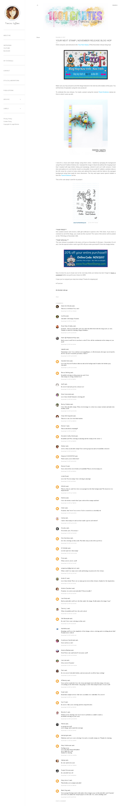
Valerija (63, 760)
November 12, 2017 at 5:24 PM (68, 461)
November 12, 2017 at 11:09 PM (68, 533)
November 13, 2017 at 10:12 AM (68, 645)
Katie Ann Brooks (66, 306)
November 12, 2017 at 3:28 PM (68, 421)
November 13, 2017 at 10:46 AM (69, 665)
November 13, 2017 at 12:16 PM (68, 675)
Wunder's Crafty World (68, 436)
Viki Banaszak (65, 618)
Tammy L (64, 608)
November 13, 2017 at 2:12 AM (68, 583)
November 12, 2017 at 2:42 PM (68, 399)
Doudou (63, 528)
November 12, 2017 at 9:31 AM (68, 344)
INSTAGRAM (7, 45)
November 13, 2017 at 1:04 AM (68, 563)
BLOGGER (7, 51)
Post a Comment (61, 801)
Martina (63, 498)
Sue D (63, 702)
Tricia (62, 558)
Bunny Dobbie (65, 404)
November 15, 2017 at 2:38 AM (68, 785)
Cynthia (63, 316)
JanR (62, 384)
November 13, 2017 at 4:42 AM (68, 613)
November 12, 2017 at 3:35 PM (68, 431)
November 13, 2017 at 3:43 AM (68, 603)
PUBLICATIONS (8, 90)
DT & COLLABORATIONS (11, 80)
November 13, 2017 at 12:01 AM (68, 543)
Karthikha (64, 628)
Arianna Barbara (66, 650)
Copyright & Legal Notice (11, 124)
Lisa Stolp (64, 598)
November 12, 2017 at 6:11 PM (68, 481)
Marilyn (63, 446)
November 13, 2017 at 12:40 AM (69, 553)
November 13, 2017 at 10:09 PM (69, 718)
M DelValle (64, 548)
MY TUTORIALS (8, 61)
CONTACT (7, 71)
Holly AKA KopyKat (67, 416)
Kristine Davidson (66, 588)
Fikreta (63, 724)
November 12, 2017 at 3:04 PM (68, 411)
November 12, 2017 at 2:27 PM (68, 389)
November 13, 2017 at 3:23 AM (68, 593)
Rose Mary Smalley (67, 326)
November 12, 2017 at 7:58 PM (68, 503)
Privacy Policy (8, 118)
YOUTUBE (7, 48)
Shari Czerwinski (66, 394)
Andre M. (64, 578)
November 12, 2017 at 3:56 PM (68, 441)
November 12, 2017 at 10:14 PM (69, 523)
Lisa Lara (63, 660)
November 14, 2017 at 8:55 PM (68, 775)
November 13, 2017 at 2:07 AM (68, 573)
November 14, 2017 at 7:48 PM (68, 765)
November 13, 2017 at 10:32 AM (69, 655)
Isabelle (63, 349)
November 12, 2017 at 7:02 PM (68, 493)
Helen (63, 508)
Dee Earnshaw (65, 538)
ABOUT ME (7, 35)
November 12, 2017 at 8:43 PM (68, 513)
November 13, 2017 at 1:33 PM (68, 687)
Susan (63, 692)
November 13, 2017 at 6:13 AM (68, 623)
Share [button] (38, 37)
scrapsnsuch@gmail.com (68, 568)
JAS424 (63, 486)
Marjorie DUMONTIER (68, 456)
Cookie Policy (8, 121)
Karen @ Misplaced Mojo (68, 337)
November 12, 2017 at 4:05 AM (68, 311)
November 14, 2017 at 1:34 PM (68, 730)
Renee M (64, 466)
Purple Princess (66, 770)
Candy (63, 518)
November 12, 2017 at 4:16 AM (68, 321)
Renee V (63, 426)
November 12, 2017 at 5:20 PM (68, 451)
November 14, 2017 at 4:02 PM (69, 755)
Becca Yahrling (65, 372)
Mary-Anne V (65, 780)
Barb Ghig (64, 790)
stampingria (64, 735)
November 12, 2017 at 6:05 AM (68, 332)
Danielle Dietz (65, 361)
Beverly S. (64, 712)
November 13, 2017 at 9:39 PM (68, 707)
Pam (62, 670)
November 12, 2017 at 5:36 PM (68, 471)
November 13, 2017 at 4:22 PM (68, 697)
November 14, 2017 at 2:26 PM (68, 740)
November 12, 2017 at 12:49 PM (69, 367)
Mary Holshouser (66, 745)
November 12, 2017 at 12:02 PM (69, 356)
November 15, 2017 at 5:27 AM (68, 797)
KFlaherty (64, 680)
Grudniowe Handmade (68, 640)
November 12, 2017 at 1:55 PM (68, 379)
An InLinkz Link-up (61, 290)
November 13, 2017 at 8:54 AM (68, 635)
